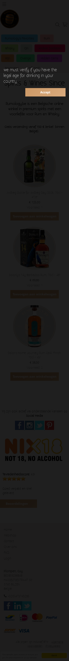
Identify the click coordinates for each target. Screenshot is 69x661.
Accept (45, 92)
